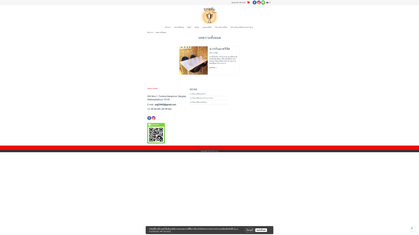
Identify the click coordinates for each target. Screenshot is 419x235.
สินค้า (189, 27)
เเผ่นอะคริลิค (207, 27)
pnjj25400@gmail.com (165, 104)
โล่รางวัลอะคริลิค (221, 27)
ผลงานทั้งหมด (179, 27)
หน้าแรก (168, 27)
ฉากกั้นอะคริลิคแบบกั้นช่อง (198, 102)
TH (269, 2)
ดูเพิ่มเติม (212, 67)
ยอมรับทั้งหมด (261, 230)
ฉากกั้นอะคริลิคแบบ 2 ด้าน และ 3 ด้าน (201, 98)
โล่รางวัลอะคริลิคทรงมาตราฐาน (241, 27)
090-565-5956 (156, 109)
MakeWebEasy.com (212, 151)
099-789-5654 (166, 109)
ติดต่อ (197, 27)
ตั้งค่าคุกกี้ (249, 230)
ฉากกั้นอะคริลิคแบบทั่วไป (198, 94)
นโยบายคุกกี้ (167, 231)
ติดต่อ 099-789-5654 (239, 2)
